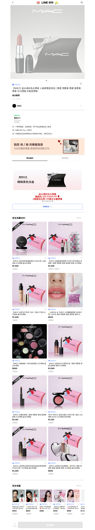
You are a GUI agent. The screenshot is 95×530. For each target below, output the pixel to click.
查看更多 (46, 206)
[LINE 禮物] (47, 2)
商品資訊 (29, 158)
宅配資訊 (65, 158)
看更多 (79, 218)
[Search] (81, 2)
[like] (45, 258)
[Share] (81, 83)
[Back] (13, 2)
